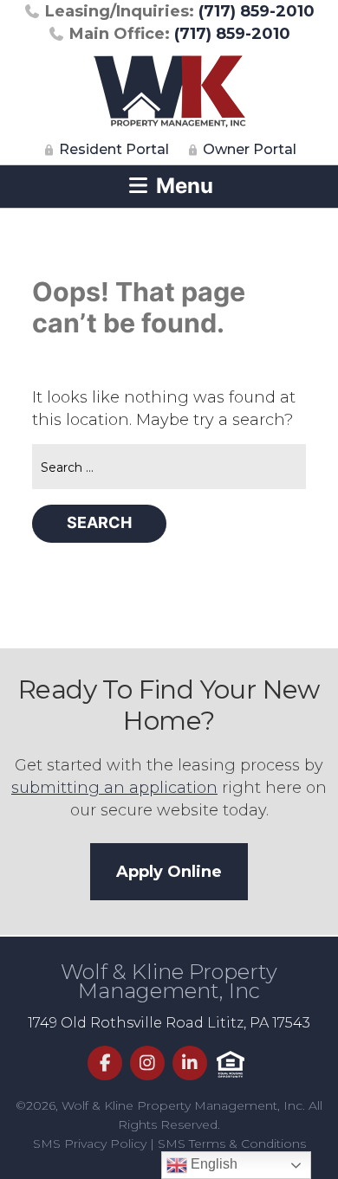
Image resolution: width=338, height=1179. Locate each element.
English (212, 1163)
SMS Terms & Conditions (232, 1143)
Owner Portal (247, 149)
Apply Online (169, 871)
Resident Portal (112, 149)
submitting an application (114, 787)
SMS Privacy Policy (89, 1143)
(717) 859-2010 (180, 11)
